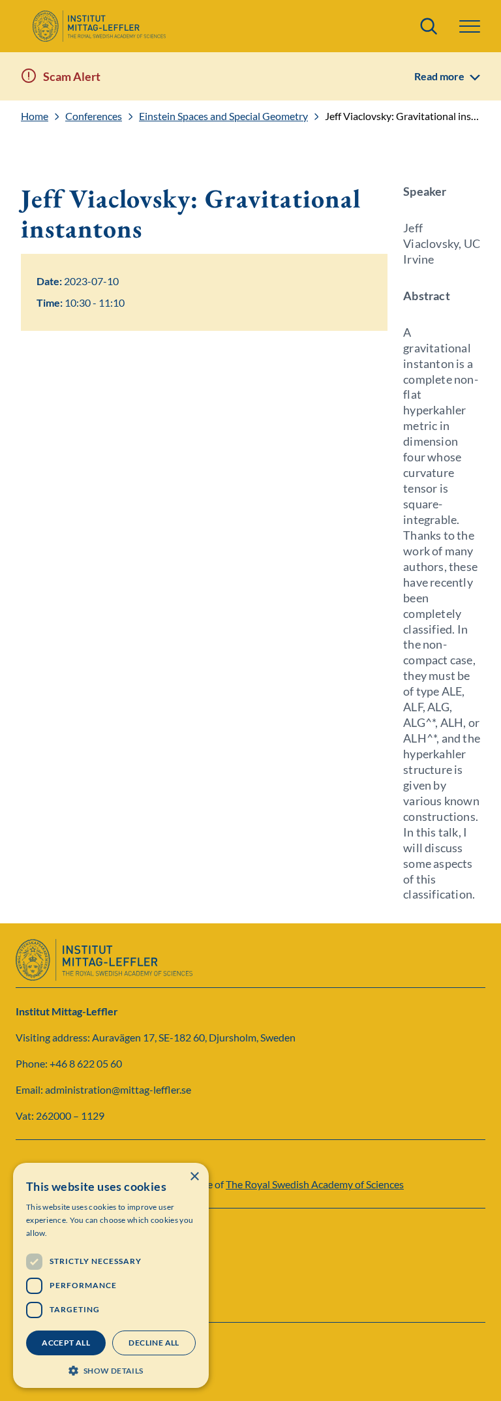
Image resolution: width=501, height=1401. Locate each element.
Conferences (93, 116)
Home (34, 116)
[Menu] (469, 26)
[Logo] (98, 26)
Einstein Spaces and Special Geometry (223, 116)
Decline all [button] (154, 1342)
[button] (111, 1369)
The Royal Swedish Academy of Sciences (315, 1184)
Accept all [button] (66, 1342)
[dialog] (111, 1275)
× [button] (194, 1177)
